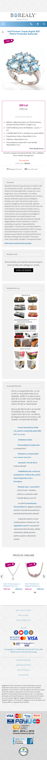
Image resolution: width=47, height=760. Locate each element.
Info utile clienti (23, 610)
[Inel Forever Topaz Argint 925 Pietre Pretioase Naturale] (23, 68)
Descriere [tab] (10, 182)
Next (43, 71)
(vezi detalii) (21, 434)
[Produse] (3, 25)
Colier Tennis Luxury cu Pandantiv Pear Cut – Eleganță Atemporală (11, 585)
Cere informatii (32, 169)
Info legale (23, 615)
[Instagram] (31, 632)
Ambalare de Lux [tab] (13, 288)
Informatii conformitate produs (18, 243)
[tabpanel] (23, 68)
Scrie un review (23, 270)
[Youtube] (21, 632)
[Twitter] (26, 632)
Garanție (27, 462)
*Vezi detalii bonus (36, 148)
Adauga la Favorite (15, 169)
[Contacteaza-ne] (31, 24)
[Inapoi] (2, 32)
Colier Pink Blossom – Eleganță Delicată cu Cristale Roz (32, 585)
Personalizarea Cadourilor (29, 445)
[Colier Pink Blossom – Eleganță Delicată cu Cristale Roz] (34, 572)
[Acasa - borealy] (23, 16)
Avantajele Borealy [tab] (14, 386)
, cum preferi (29, 487)
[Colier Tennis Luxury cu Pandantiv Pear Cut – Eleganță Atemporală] (12, 572)
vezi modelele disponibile (22, 457)
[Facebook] (16, 632)
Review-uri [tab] (12, 254)
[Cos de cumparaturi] (38, 24)
